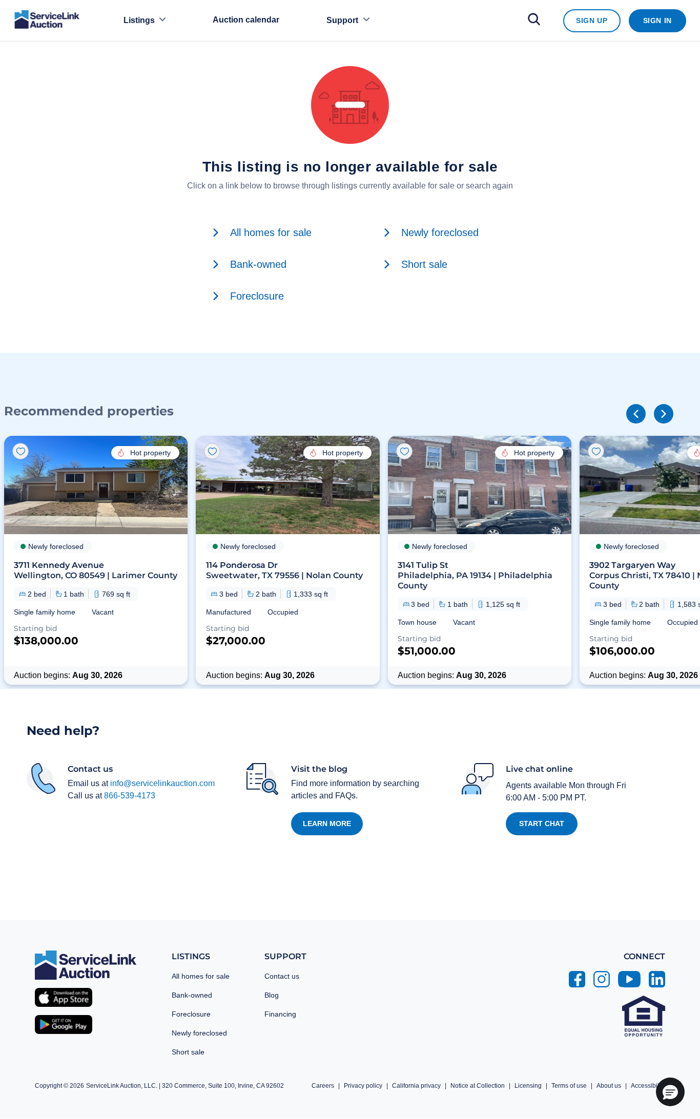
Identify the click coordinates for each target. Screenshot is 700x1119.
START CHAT (541, 823)
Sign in (657, 20)
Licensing (528, 1085)
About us (608, 1085)
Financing (280, 1014)
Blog (271, 995)
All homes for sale (201, 976)
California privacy (416, 1085)
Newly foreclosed (199, 1033)
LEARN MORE (327, 823)
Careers (323, 1085)
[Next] (663, 414)
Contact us (281, 976)
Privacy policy (363, 1085)
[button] (96, 560)
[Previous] (636, 414)
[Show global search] (534, 20)
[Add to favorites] (20, 451)
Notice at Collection (477, 1085)
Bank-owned (192, 995)
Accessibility (648, 1085)
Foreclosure (191, 1014)
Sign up (591, 20)
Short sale (188, 1052)
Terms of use (569, 1085)
